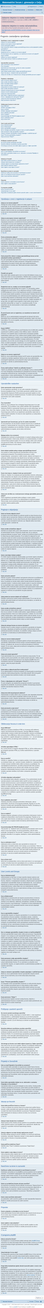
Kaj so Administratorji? (6, 125)
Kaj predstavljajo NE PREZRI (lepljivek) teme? (13, 116)
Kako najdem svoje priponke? (8, 183)
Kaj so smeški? (5, 109)
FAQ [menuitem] (15, 6)
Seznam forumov (7, 1301)
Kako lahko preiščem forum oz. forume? (11, 160)
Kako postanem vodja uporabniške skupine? (12, 131)
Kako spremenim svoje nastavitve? (10, 64)
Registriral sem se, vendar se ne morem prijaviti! (13, 52)
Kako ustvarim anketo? (7, 85)
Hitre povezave (7, 6)
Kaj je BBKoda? (5, 106)
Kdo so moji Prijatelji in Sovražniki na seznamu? (13, 151)
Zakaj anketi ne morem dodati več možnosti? (12, 87)
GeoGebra (31, 9)
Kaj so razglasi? (5, 114)
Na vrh (5, 214)
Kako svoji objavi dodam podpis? (9, 83)
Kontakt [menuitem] (32, 1301)
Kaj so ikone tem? (5, 119)
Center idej (20, 1258)
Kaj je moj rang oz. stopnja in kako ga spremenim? (14, 73)
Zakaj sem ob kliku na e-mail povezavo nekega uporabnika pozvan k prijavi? (21, 74)
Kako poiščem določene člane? (9, 165)
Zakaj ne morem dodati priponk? (9, 92)
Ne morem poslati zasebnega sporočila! (11, 142)
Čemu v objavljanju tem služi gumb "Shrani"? (12, 97)
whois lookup (31, 1275)
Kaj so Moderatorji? (6, 126)
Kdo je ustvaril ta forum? (7, 189)
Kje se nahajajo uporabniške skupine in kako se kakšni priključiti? (18, 130)
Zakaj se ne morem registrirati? (9, 57)
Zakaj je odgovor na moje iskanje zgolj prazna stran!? (15, 163)
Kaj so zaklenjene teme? (7, 117)
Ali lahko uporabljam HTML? (8, 107)
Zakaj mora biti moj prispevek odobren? (11, 98)
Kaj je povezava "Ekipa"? (7, 136)
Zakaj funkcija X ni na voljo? (8, 191)
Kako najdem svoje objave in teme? (10, 167)
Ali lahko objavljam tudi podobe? (9, 111)
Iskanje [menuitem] (42, 13)
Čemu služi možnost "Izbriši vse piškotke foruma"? (14, 58)
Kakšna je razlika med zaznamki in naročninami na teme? (16, 172)
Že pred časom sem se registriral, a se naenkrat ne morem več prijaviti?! (20, 53)
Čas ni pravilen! (5, 66)
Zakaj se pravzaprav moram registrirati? (11, 44)
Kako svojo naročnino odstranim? (9, 176)
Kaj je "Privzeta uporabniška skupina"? (11, 135)
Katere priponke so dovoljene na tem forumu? (13, 182)
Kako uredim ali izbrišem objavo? (9, 82)
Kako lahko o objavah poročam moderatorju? (12, 95)
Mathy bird (39, 9)
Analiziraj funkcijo (20, 9)
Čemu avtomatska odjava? (8, 45)
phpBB (15, 1306)
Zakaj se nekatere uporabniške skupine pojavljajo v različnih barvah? (19, 133)
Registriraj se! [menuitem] (33, 6)
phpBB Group (36, 1240)
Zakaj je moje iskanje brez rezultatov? (11, 162)
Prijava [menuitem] (41, 6)
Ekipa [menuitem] (37, 1301)
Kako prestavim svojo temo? (8, 100)
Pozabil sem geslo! (6, 50)
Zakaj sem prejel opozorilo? (8, 93)
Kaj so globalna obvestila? (7, 112)
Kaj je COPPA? (5, 55)
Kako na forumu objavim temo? (9, 80)
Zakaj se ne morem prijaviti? (8, 42)
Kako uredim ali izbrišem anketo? (9, 88)
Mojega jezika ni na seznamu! (8, 69)
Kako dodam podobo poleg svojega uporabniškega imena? (16, 71)
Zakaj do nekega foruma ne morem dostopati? (13, 90)
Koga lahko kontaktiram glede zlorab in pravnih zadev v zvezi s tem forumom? (21, 192)
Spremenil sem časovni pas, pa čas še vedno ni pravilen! (16, 68)
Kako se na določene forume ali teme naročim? (13, 174)
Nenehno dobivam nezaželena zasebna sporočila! (14, 144)
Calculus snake (7, 12)
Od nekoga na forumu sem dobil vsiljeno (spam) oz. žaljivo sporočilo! (19, 145)
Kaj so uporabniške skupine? (8, 128)
